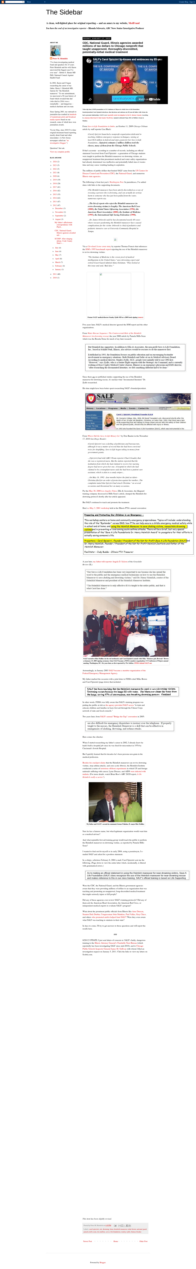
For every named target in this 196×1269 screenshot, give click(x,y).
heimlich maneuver (120, 1229)
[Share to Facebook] (127, 1225)
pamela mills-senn (90, 1232)
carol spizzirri (94, 1229)
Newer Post (87, 1241)
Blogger (102, 1262)
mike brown (132, 1229)
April (57, 258)
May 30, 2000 (95, 490)
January (58, 269)
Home (115, 1241)
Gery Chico (141, 914)
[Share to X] (124, 1225)
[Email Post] (115, 1225)
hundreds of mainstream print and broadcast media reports (63, 117)
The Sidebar (64, 12)
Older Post (143, 1241)
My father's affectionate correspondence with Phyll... (63, 224)
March (58, 262)
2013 (55, 201)
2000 (91, 209)
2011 (55, 274)
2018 (55, 183)
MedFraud (134, 23)
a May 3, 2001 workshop (98, 508)
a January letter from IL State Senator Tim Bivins (98, 118)
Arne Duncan (137, 911)
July (57, 247)
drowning (106, 1229)
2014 (55, 198)
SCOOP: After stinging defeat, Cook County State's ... (63, 240)
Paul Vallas (130, 914)
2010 (55, 277)
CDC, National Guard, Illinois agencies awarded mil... (65, 232)
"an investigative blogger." (59, 141)
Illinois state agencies (91, 176)
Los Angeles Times (109, 490)
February (59, 266)
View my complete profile (60, 151)
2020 (55, 176)
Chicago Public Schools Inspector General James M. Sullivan (113, 947)
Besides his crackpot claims (94, 762)
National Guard (125, 173)
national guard (142, 1229)
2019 (55, 179)
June (57, 251)
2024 (55, 161)
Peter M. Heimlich (60, 58)
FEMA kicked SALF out (143, 663)
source (140, 317)
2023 (55, 165)
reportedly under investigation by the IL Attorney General (124, 115)
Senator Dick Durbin (91, 914)
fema (111, 1229)
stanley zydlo (125, 1232)
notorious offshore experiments (113, 768)
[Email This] (119, 1225)
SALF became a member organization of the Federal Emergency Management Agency (114, 672)
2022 (55, 169)
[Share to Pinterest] (129, 1225)
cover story (99, 246)
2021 (55, 172)
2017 (55, 187)
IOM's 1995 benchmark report (98, 249)
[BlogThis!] (122, 1225)
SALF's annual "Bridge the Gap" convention (118, 716)
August (58, 219)
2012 (55, 205)
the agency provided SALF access (120, 705)
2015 (55, 194)
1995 (91, 214)
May (57, 255)
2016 (55, 190)
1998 (133, 214)
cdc (101, 1229)
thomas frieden (136, 1232)
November (59, 212)
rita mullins (101, 1232)
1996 (132, 209)
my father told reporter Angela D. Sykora (110, 561)
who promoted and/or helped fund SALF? (109, 917)
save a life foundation (113, 1232)
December (59, 208)
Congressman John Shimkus (113, 914)
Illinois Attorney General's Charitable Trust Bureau (116, 943)
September (59, 215)
